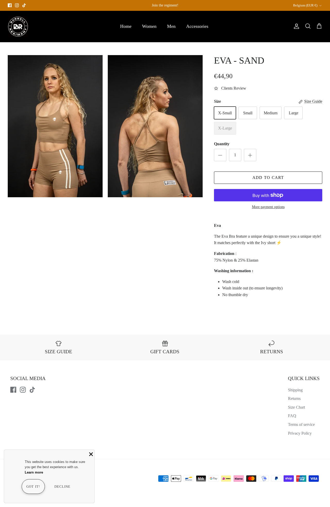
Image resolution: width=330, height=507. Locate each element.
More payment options (268, 207)
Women (149, 26)
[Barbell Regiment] (18, 26)
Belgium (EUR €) (305, 5)
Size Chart (296, 407)
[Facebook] (10, 5)
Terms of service (301, 424)
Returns (294, 398)
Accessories (197, 26)
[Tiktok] (24, 5)
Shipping (295, 390)
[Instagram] (17, 5)
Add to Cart (268, 177)
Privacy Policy (300, 433)
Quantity (221, 144)
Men (171, 26)
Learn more (34, 472)
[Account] (295, 26)
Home (125, 26)
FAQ (292, 416)
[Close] (90, 453)
